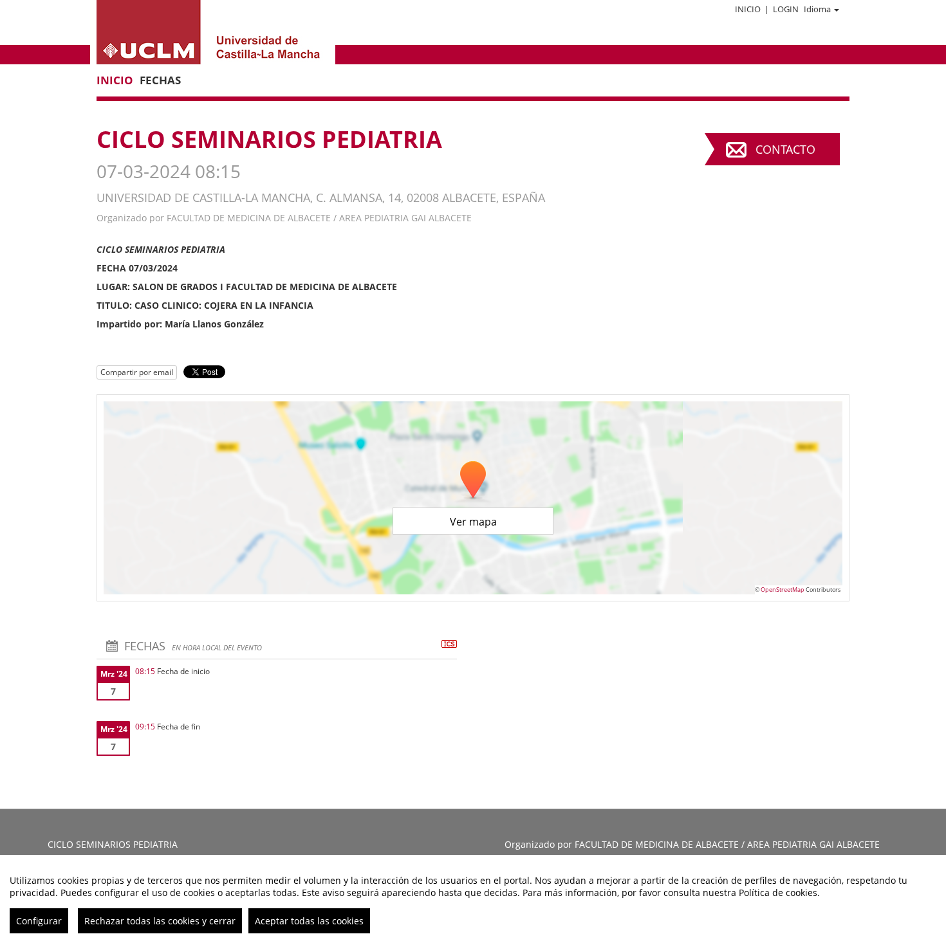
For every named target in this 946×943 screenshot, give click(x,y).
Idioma (817, 9)
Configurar (39, 921)
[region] (473, 899)
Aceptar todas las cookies (309, 921)
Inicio (748, 9)
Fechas (160, 80)
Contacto (785, 149)
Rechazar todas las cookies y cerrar (160, 921)
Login (786, 9)
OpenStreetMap (782, 589)
